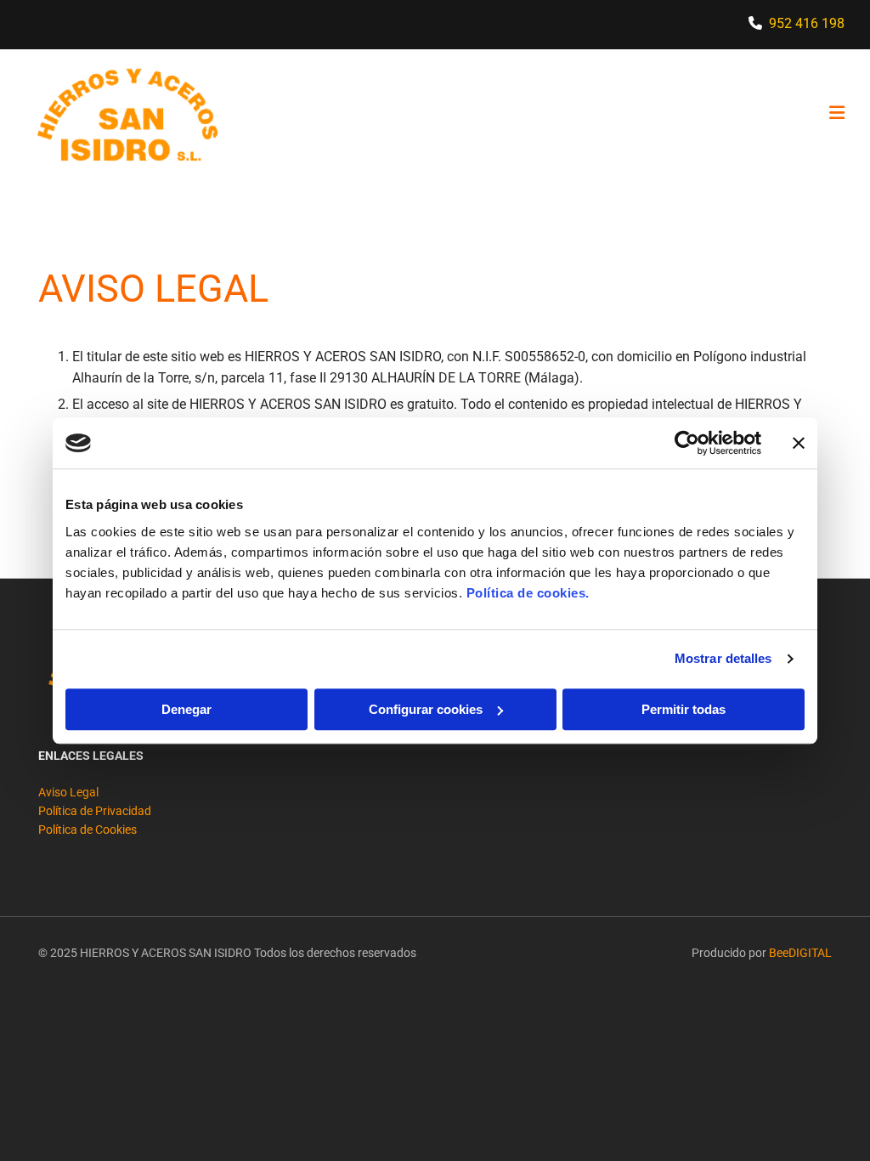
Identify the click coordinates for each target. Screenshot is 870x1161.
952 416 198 (807, 23)
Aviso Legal (68, 792)
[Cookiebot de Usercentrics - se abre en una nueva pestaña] (687, 443)
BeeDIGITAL (800, 953)
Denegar (186, 709)
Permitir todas (683, 709)
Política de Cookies (87, 829)
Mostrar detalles (723, 658)
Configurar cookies (426, 709)
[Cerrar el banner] (799, 443)
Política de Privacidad (94, 811)
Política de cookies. (528, 593)
